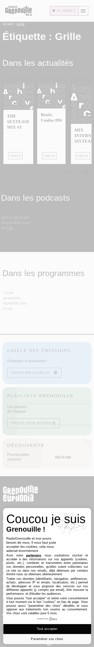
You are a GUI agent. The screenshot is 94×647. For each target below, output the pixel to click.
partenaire (33, 555)
